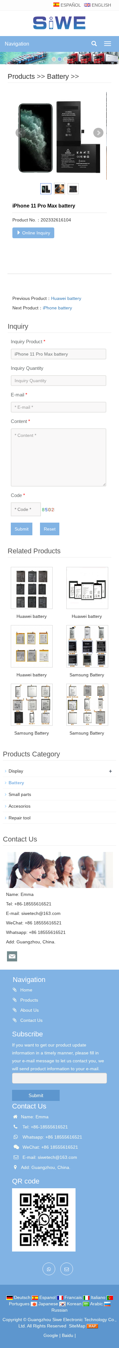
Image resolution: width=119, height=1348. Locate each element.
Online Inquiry (35, 232)
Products (21, 76)
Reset (50, 528)
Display (16, 770)
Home (25, 989)
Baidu (67, 1335)
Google (50, 1335)
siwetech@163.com (41, 913)
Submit (22, 528)
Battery (58, 76)
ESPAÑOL (70, 5)
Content (20, 421)
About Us (29, 1010)
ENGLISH (100, 5)
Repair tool (19, 817)
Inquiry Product (28, 341)
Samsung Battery (86, 674)
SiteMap (77, 1325)
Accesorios (19, 806)
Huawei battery (66, 298)
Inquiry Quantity (27, 368)
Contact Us (31, 1020)
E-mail (19, 394)
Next (98, 133)
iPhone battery (57, 307)
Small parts (20, 794)
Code (18, 495)
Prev (21, 133)
